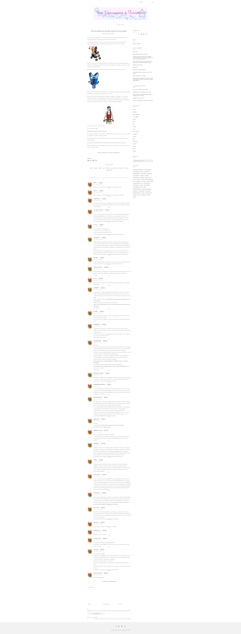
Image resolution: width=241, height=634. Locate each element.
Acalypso (96, 507)
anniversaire (136, 171)
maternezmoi (97, 340)
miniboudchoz (98, 397)
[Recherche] (153, 2)
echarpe (95, 168)
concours (142, 177)
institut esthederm (149, 179)
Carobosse (97, 237)
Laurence (96, 287)
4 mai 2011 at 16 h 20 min (98, 184)
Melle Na (96, 522)
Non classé (135, 141)
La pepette (135, 134)
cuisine (134, 119)
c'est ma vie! (149, 173)
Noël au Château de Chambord (139, 69)
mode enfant (146, 185)
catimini (146, 175)
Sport (134, 148)
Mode (134, 138)
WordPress (128, 630)
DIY (133, 124)
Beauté (134, 109)
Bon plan (135, 112)
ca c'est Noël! (135, 116)
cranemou (96, 443)
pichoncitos (97, 538)
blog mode (146, 171)
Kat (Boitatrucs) (98, 209)
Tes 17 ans (135, 67)
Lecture (134, 136)
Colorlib (119, 630)
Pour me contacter (137, 43)
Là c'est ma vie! (120, 24)
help (104, 168)
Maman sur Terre (98, 373)
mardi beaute (136, 185)
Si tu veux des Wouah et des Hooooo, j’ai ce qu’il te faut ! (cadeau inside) (111, 618)
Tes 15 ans (135, 51)
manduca (121, 168)
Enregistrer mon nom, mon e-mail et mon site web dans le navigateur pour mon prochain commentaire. (109, 610)
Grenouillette (98, 430)
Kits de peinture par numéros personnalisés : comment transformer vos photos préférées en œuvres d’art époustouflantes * (143, 57)
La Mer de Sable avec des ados (139, 75)
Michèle (96, 257)
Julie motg (97, 492)
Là (142, 183)
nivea (142, 187)
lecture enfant (149, 181)
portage (126, 168)
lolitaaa (113, 33)
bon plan (144, 173)
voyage (134, 151)
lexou (95, 459)
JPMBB (107, 168)
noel (145, 187)
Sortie (134, 146)
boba (91, 168)
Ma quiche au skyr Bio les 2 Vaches (145, 100)
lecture (143, 181)
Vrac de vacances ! (93, 617)
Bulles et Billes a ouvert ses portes (140, 54)
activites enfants (147, 169)
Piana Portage (98, 573)
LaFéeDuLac (97, 198)
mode (141, 185)
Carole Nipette (98, 267)
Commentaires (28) (109, 164)
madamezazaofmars (99, 384)
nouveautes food (137, 189)
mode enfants (136, 187)
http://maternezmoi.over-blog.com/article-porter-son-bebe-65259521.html (110, 366)
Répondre (101, 182)
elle (91, 96)
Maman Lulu (97, 530)
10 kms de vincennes (137, 169)
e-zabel (96, 311)
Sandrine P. (135, 98)
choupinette (136, 177)
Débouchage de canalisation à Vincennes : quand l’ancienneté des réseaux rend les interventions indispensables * (143, 79)
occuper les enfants (146, 189)
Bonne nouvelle (136, 114)
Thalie (95, 190)
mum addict (97, 474)
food (134, 129)
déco (134, 121)
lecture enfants (136, 183)
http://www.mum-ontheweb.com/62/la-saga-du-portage (106, 504)
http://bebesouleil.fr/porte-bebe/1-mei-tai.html (113, 425)
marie (95, 182)
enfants (134, 126)
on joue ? (135, 143)
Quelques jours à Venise (138, 64)
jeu (134, 181)
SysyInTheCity (136, 92)
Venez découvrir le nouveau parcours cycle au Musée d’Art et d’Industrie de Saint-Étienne (142, 62)
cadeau (142, 175)
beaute (141, 171)
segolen (96, 549)
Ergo (100, 168)
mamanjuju (97, 324)
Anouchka (96, 419)
